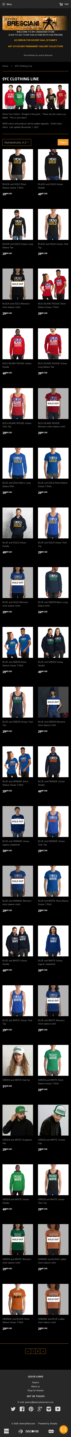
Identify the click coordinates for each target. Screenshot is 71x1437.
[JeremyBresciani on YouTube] (57, 1410)
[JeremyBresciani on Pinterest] (31, 1410)
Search (35, 1382)
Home (5, 65)
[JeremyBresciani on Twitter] (13, 1410)
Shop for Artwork (36, 1390)
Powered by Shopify (47, 1423)
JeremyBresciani (27, 1423)
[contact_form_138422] (63, 1429)
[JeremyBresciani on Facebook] (22, 1410)
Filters (63, 142)
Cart (66, 4)
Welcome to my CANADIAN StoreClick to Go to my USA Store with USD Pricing (35, 33)
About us (35, 1386)
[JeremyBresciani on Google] (39, 1410)
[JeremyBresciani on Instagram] (48, 1410)
